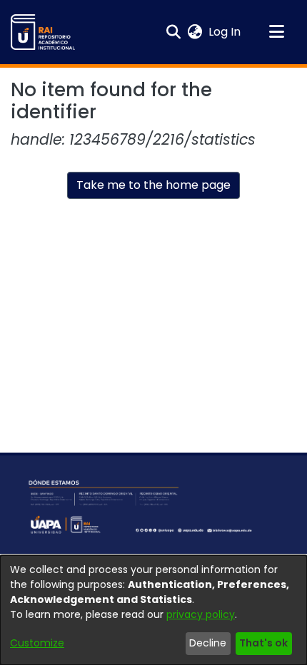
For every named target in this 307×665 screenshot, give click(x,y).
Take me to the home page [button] (153, 185)
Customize (37, 643)
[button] (43, 32)
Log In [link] (225, 32)
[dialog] (153, 610)
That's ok (263, 643)
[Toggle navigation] (276, 32)
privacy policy (200, 614)
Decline (207, 643)
